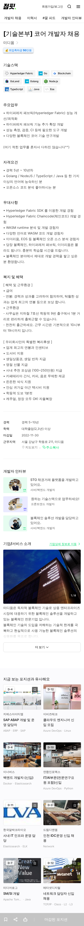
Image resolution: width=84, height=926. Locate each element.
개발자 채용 (12, 18)
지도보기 (31, 447)
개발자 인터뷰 (71, 18)
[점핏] (9, 6)
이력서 (32, 18)
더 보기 (40, 647)
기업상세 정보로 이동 (63, 544)
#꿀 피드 (49, 18)
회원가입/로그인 (52, 6)
